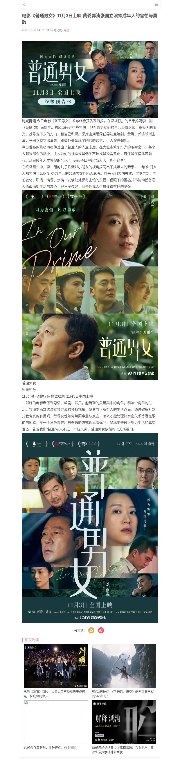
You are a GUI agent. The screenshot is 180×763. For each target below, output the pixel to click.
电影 (67, 30)
